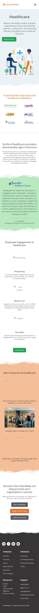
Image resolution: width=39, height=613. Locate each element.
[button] (35, 4)
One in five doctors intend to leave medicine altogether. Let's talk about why (19, 402)
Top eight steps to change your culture (19, 431)
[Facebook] (13, 544)
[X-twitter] (8, 544)
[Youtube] (18, 544)
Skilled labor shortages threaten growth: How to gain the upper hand (19, 460)
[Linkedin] (4, 544)
